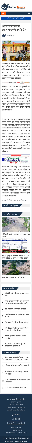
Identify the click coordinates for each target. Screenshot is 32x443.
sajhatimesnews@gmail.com (16, 407)
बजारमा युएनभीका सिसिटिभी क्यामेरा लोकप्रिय (15, 337)
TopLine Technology (20, 441)
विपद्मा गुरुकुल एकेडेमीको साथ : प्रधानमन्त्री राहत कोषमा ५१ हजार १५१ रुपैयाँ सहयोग (15, 257)
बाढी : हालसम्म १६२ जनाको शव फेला (14, 277)
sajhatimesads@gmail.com (16, 410)
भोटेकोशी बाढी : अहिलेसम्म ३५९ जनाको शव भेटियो (16, 235)
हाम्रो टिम (20, 423)
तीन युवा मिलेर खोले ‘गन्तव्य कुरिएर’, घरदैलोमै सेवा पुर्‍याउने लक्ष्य (15, 345)
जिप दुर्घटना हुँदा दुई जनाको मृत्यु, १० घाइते (17, 322)
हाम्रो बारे (11, 423)
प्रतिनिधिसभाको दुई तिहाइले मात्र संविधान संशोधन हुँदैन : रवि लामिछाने (16, 329)
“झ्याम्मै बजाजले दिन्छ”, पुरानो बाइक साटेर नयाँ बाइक (17, 315)
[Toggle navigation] (29, 13)
